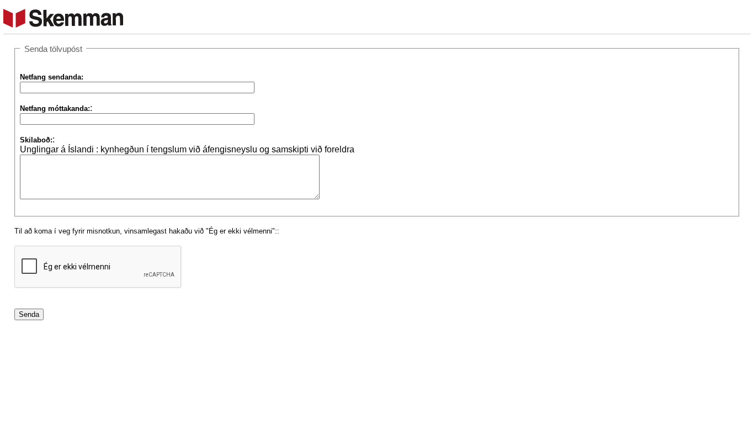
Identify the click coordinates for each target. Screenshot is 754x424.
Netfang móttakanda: (55, 108)
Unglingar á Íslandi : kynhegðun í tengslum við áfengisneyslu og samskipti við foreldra (187, 149)
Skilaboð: (36, 140)
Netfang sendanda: (51, 77)
